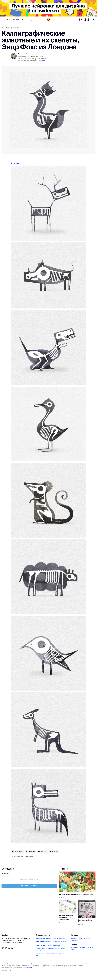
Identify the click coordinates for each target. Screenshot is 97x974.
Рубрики (16, 19)
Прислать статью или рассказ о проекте (81, 939)
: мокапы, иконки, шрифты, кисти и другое (50, 949)
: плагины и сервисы (48, 945)
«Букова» (43, 60)
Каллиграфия (29, 856)
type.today (29, 967)
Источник (15, 163)
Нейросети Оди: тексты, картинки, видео (83, 948)
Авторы (24, 19)
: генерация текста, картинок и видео (50, 954)
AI (2, 19)
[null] (17, 851)
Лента (8, 19)
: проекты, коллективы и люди (51, 941)
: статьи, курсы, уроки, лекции (51, 938)
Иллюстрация (18, 856)
